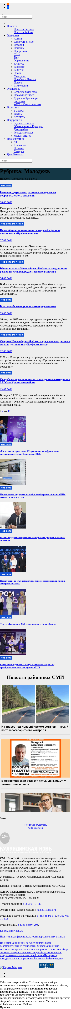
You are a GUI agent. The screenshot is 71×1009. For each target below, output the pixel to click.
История (19, 44)
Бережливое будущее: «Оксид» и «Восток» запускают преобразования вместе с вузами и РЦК (27, 666)
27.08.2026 (6, 240)
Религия (18, 69)
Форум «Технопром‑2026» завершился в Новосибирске (28, 624)
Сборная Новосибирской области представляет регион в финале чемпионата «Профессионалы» (35, 343)
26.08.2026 (6, 278)
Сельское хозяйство (25, 91)
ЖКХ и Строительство (27, 104)
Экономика (13, 88)
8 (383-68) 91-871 (33, 903)
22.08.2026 (6, 351)
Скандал (19, 151)
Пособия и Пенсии (25, 79)
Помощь (19, 47)
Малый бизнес (22, 135)
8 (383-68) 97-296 (28, 924)
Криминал (20, 145)
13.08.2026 (6, 389)
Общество (13, 35)
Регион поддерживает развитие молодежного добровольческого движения (28, 194)
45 (9, 410)
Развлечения (21, 85)
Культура (19, 63)
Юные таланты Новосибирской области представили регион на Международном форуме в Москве (33, 270)
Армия (18, 38)
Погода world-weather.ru (35, 825)
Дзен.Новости (15, 154)
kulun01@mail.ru (46, 909)
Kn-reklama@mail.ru (11, 930)
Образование (21, 60)
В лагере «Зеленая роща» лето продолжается (28, 306)
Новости (12, 26)
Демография (21, 129)
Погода (18, 82)
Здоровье (19, 66)
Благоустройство (24, 41)
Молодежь (20, 76)
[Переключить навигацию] (1, 14)
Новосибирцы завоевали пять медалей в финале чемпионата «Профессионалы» (30, 232)
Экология (19, 101)
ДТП (16, 141)
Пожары (19, 148)
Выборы (19, 110)
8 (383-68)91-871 (46, 915)
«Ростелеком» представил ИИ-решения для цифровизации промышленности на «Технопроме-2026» (29, 452)
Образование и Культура (28, 126)
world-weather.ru (35, 828)
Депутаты (19, 116)
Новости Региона (24, 29)
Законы (18, 113)
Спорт (17, 73)
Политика (13, 107)
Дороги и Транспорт (26, 98)
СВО (17, 54)
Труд (16, 57)
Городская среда (23, 132)
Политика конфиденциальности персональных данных (32, 936)
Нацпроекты (14, 120)
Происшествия (15, 138)
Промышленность (24, 94)
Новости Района (23, 32)
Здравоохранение (24, 123)
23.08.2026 (6, 313)
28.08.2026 (6, 202)
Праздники (20, 51)
